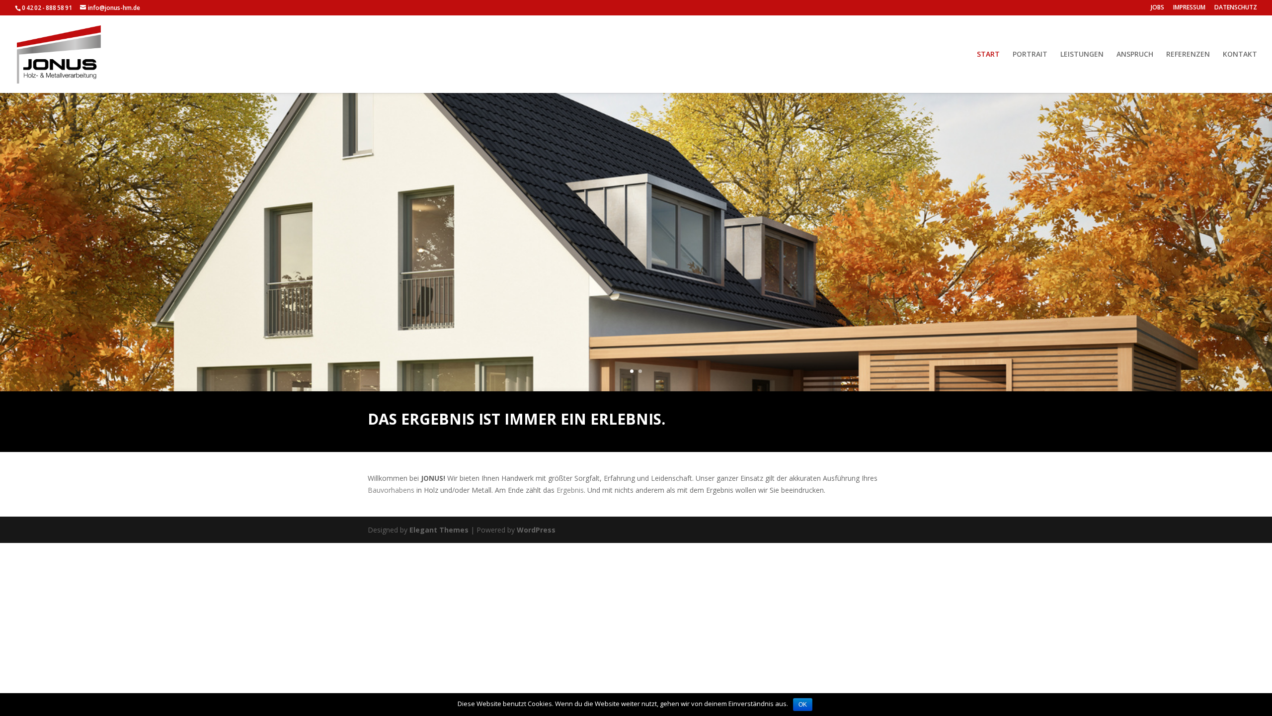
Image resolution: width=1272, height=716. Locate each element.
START (988, 55)
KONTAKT (1240, 55)
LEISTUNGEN (1082, 55)
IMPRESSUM (1189, 7)
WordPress (536, 530)
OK (802, 704)
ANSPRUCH (1134, 55)
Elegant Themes (439, 530)
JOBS (1157, 7)
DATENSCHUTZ (1235, 7)
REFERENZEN (1188, 55)
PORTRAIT (1030, 55)
